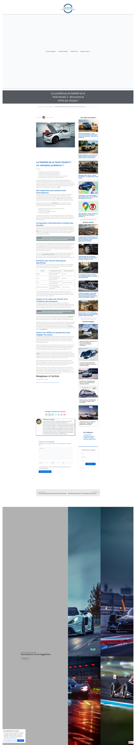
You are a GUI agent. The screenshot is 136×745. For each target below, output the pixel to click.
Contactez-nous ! (25, 658)
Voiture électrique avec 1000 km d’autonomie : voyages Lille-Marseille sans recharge (87, 423)
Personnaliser (7, 740)
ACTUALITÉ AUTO (87, 435)
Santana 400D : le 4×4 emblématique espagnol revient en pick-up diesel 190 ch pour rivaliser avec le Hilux (88, 314)
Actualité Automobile (50, 51)
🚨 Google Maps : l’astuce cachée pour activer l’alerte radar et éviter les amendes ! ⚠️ (88, 215)
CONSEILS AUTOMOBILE (89, 437)
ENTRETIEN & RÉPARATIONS (90, 439)
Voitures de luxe (74, 51)
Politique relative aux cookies (12, 737)
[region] (14, 736)
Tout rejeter (14, 740)
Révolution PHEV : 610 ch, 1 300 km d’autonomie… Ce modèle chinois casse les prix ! (88, 176)
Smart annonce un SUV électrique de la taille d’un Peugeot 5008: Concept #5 (87, 401)
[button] (46, 414)
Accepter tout (20, 740)
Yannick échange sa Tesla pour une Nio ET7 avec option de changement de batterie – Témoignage (88, 343)
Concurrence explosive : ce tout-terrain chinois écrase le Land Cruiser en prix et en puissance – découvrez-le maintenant (88, 135)
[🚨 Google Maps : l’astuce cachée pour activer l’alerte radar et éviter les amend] (88, 206)
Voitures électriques (63, 51)
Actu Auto (40, 106)
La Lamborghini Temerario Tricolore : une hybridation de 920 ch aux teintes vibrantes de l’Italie (88, 276)
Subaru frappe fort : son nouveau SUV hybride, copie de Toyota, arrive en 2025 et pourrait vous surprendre (88, 156)
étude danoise (56, 382)
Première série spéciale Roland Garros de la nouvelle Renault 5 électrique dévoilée (87, 382)
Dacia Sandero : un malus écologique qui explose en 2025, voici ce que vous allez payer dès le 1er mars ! (88, 197)
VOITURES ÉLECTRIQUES (89, 436)
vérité (51, 382)
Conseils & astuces (84, 51)
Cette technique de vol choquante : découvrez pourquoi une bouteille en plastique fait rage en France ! (88, 258)
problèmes (47, 382)
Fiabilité (43, 382)
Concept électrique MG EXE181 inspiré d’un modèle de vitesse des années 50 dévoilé (87, 364)
